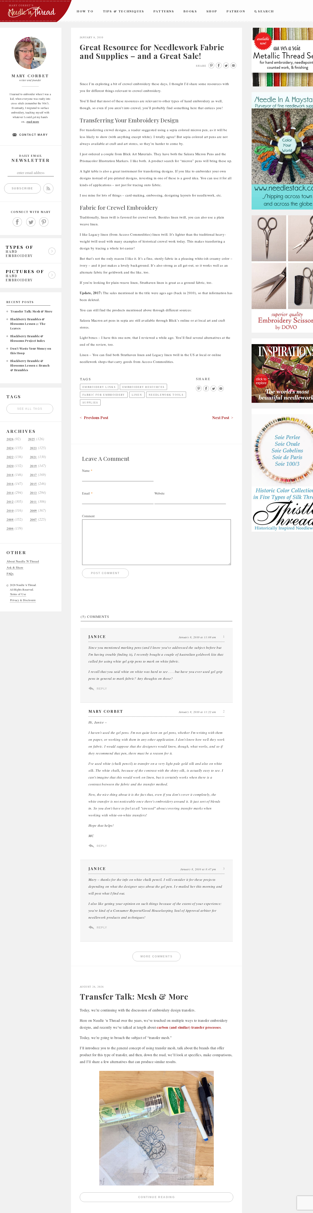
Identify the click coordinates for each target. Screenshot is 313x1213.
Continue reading (185, 1198)
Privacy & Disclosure (23, 600)
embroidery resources (143, 387)
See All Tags (30, 408)
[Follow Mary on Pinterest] (44, 222)
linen (137, 394)
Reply (102, 688)
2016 (10, 484)
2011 (33, 501)
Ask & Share (15, 567)
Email (86, 493)
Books (190, 11)
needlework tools (166, 394)
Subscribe (22, 188)
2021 (33, 457)
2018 (10, 475)
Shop (211, 11)
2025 (31, 439)
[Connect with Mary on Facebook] (17, 222)
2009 (33, 510)
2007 (33, 519)
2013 (33, 493)
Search (266, 11)
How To (85, 11)
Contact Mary (33, 134)
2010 (10, 510)
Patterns (164, 11)
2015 (33, 484)
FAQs (10, 574)
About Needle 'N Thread (23, 561)
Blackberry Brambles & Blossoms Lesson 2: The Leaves (27, 323)
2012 (10, 501)
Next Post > (222, 417)
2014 (10, 493)
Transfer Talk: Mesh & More (31, 311)
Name (86, 470)
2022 (10, 457)
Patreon (236, 11)
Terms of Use (18, 594)
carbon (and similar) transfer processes (189, 1027)
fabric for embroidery (103, 394)
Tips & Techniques (123, 11)
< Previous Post (94, 417)
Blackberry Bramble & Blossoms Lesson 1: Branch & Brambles (29, 365)
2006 (10, 528)
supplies (90, 402)
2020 (10, 466)
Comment (88, 516)
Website (159, 493)
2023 (33, 448)
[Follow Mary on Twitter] (31, 222)
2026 (10, 439)
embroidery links (99, 387)
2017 (33, 475)
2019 (33, 466)
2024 (10, 448)
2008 (10, 519)
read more (33, 122)
